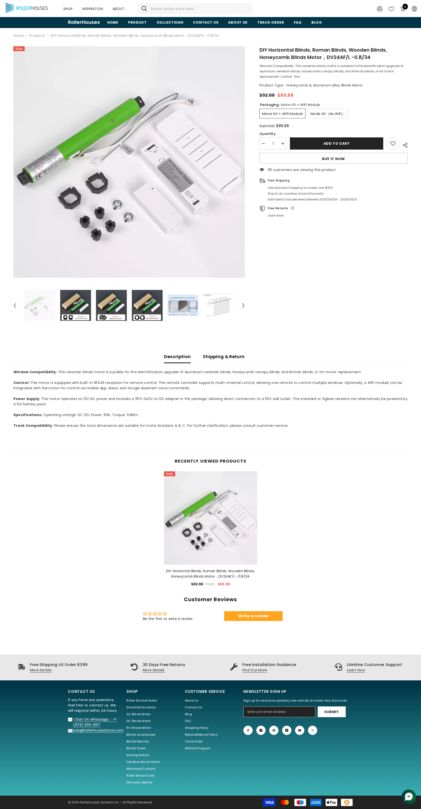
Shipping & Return (224, 356)
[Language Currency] (414, 8)
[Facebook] (248, 730)
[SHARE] (403, 144)
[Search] (195, 8)
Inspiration (92, 8)
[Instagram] (261, 730)
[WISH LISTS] (391, 8)
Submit (331, 711)
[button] (15, 305)
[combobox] (199, 8)
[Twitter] (312, 730)
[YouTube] (299, 730)
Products (37, 35)
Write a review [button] (253, 616)
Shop (68, 8)
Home (18, 35)
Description (177, 356)
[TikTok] (286, 730)
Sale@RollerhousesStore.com (98, 730)
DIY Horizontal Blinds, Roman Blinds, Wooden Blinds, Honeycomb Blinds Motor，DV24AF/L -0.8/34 (210, 574)
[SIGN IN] (380, 8)
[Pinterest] (273, 730)
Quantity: (267, 133)
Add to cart (335, 143)
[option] (129, 162)
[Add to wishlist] (393, 143)
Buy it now (333, 158)
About (118, 8)
